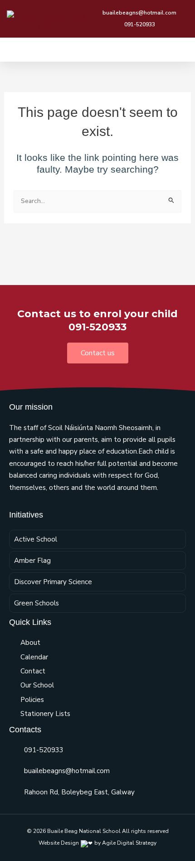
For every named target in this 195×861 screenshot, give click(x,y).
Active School (35, 539)
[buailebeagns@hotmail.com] (13, 771)
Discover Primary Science (53, 581)
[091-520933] (13, 750)
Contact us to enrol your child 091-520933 (97, 320)
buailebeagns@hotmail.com (67, 770)
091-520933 (43, 750)
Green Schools (36, 603)
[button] (182, 49)
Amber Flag (32, 560)
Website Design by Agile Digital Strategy (97, 842)
